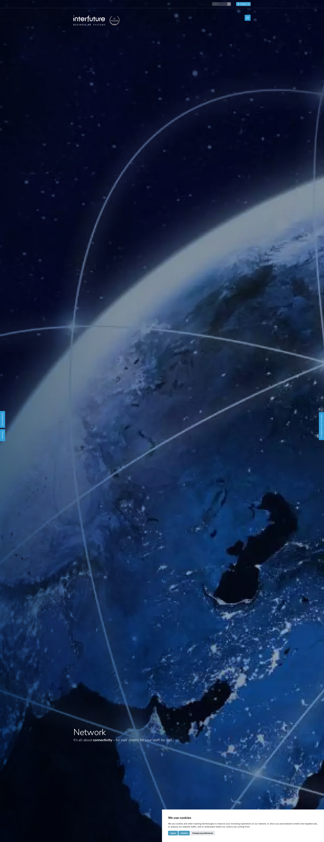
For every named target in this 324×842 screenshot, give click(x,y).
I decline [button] (184, 833)
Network (89, 732)
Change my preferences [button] (202, 833)
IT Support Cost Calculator (321, 426)
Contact (244, 4)
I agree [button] (173, 833)
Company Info (2, 419)
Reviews (2, 435)
